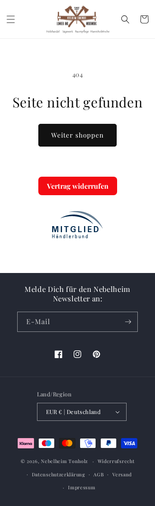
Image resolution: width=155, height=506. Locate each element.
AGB (98, 474)
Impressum (81, 487)
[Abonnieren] (127, 322)
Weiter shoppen (77, 135)
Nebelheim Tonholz (64, 461)
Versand (122, 474)
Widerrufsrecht (116, 461)
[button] (10, 19)
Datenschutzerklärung (58, 474)
